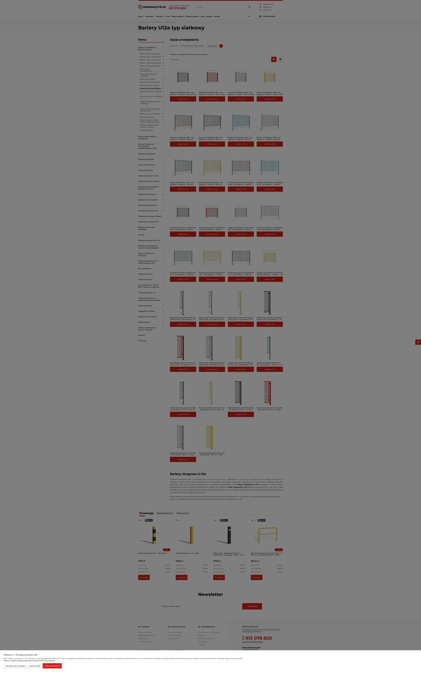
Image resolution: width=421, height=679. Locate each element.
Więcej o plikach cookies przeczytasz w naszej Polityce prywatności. (29, 660)
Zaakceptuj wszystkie (52, 666)
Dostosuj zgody (34, 666)
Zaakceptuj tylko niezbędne (15, 666)
